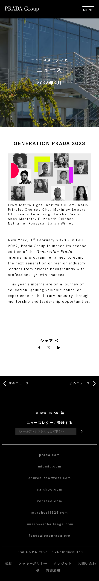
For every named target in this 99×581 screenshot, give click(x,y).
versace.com (49, 501)
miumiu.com (49, 466)
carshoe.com (49, 489)
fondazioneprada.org (49, 536)
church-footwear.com (49, 478)
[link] (39, 348)
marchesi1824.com (49, 513)
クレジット (63, 564)
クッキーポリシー (33, 564)
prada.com (49, 455)
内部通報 (53, 570)
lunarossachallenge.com (49, 524)
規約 (9, 564)
